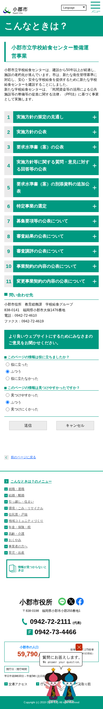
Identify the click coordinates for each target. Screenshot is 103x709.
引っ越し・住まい (21, 501)
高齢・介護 (16, 533)
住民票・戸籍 (18, 514)
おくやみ (15, 540)
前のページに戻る (23, 457)
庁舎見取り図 (81, 684)
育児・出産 (16, 552)
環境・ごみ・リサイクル (26, 508)
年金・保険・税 (20, 527)
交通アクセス (18, 684)
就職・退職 (16, 489)
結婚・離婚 (16, 495)
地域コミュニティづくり (26, 520)
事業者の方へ (18, 546)
